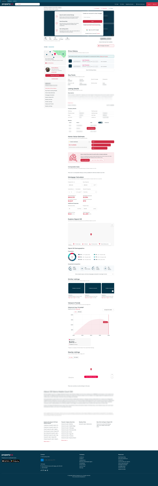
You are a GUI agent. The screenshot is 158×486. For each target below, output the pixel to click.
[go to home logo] (7, 455)
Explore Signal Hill (49, 97)
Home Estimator (141, 4)
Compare (97, 8)
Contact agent (55, 78)
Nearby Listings (48, 106)
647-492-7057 (53, 72)
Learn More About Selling (97, 160)
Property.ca (4, 457)
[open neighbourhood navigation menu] (134, 4)
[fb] (43, 470)
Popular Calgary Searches (68, 422)
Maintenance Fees (71, 205)
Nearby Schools (48, 99)
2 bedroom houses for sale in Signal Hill (52, 427)
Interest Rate (71, 189)
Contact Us (120, 460)
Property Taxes (86, 205)
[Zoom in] (112, 374)
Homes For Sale (121, 467)
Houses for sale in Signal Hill (50, 437)
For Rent (122, 4)
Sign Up (154, 4)
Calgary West (52, 9)
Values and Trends (49, 103)
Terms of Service (95, 25)
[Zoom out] (112, 377)
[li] (45, 470)
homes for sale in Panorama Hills (68, 430)
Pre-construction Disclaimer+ (79, 476)
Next (93, 21)
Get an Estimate (85, 160)
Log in (98, 33)
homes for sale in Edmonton (85, 424)
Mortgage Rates (121, 466)
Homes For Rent (122, 469)
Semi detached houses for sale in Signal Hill (53, 433)
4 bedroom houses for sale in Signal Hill (52, 425)
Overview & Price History (50, 88)
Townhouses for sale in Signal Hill (51, 431)
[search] (27, 4)
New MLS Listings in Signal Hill (104, 422)
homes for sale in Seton (66, 431)
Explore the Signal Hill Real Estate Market (51, 422)
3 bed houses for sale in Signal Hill (51, 429)
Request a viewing (55, 75)
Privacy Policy (88, 25)
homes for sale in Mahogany (67, 428)
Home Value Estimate (50, 92)
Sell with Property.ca (123, 458)
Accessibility (82, 463)
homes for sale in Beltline (67, 424)
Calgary (56, 9)
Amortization (78, 189)
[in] (47, 470)
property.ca (4, 1)
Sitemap (81, 467)
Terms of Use (82, 466)
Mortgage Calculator (49, 95)
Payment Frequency (87, 189)
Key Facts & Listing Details (51, 90)
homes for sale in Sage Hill (67, 433)
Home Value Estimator (123, 463)
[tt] (41, 470)
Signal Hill (46, 9)
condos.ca (10, 1)
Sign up (102, 56)
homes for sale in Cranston (67, 435)
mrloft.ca (14, 1)
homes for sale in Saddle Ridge (68, 426)
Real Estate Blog (122, 457)
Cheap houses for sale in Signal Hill (51, 439)
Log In (149, 4)
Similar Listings (48, 101)
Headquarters (82, 460)
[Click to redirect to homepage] (7, 4)
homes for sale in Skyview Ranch (68, 437)
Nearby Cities (82, 422)
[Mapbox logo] (71, 245)
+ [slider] (112, 313)
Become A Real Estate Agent (85, 461)
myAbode (11, 457)
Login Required (91, 128)
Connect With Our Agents (124, 461)
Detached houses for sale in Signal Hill (52, 435)
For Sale (116, 4)
